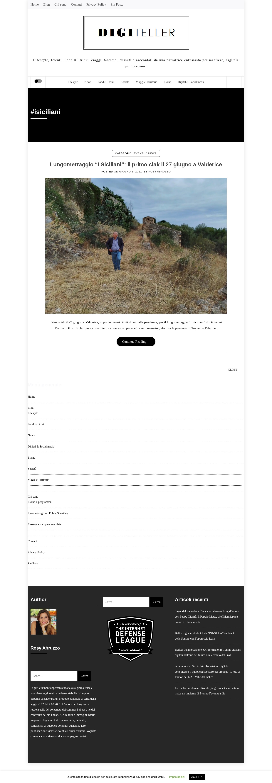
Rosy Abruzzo (159, 171)
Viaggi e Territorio (146, 82)
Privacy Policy (96, 4)
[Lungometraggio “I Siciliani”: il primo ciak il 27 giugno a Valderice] (136, 245)
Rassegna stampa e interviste (44, 524)
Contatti (76, 4)
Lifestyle (73, 82)
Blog (46, 4)
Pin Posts (117, 4)
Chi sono (60, 4)
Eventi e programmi (39, 502)
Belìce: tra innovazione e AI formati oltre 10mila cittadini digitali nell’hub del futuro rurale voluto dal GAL (208, 652)
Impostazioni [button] (176, 776)
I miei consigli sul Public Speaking (48, 513)
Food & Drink (106, 82)
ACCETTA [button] (196, 777)
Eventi (167, 82)
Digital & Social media (191, 82)
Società (125, 82)
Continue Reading (134, 341)
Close (233, 369)
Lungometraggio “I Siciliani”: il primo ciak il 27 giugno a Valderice (136, 164)
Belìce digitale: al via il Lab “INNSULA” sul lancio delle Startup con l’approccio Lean (205, 636)
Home (35, 4)
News (87, 82)
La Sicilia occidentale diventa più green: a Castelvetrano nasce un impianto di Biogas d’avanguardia (207, 691)
